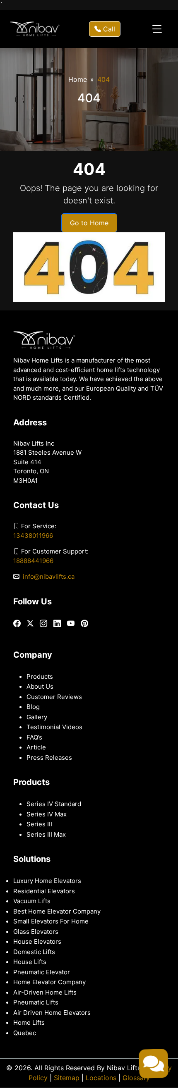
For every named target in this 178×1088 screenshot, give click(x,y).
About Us (39, 686)
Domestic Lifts (34, 952)
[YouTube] (71, 623)
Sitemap (66, 1078)
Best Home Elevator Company (57, 911)
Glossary (136, 1078)
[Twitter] (30, 623)
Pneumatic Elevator (41, 972)
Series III (39, 824)
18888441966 (33, 561)
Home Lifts (29, 1022)
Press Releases (49, 757)
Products (39, 676)
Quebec (24, 1033)
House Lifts (29, 962)
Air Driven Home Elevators (52, 1012)
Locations (101, 1078)
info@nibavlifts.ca (49, 576)
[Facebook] (17, 623)
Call (108, 29)
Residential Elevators (44, 891)
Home (77, 79)
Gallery (36, 717)
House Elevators (37, 941)
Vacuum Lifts (32, 901)
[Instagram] (43, 623)
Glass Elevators (35, 931)
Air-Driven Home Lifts (45, 992)
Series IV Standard (53, 804)
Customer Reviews (54, 697)
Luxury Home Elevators (47, 881)
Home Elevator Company (49, 982)
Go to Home (89, 223)
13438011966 (33, 535)
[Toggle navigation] (157, 29)
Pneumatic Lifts (35, 1002)
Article (36, 747)
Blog (33, 707)
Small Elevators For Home (51, 921)
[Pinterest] (84, 623)
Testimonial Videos (54, 727)
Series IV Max (46, 814)
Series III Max (46, 834)
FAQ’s (34, 737)
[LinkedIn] (57, 623)
